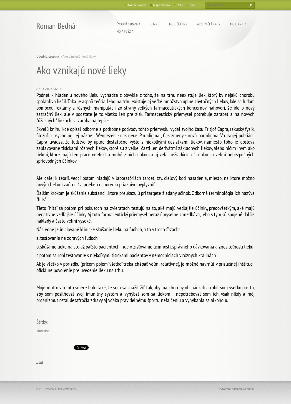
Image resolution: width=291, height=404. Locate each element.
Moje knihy (238, 24)
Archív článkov (208, 24)
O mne (155, 24)
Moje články (178, 24)
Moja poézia (124, 31)
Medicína (43, 331)
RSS (180, 5)
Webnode (249, 389)
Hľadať (250, 5)
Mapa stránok (161, 5)
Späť (39, 362)
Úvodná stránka (128, 24)
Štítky (41, 321)
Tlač (192, 5)
